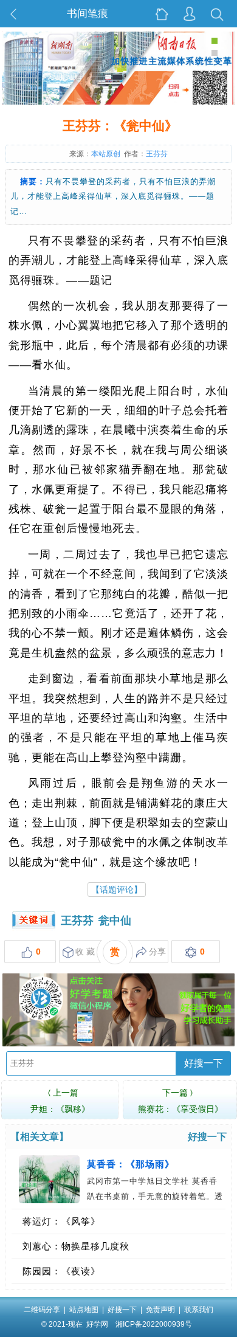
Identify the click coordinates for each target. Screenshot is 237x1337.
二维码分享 (42, 1309)
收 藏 (85, 951)
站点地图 (83, 1309)
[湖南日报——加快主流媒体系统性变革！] (118, 102)
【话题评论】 (116, 889)
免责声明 (160, 1309)
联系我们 (198, 1309)
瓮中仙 (114, 920)
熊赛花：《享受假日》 (180, 1101)
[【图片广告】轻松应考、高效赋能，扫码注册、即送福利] (118, 1044)
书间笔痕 (87, 13)
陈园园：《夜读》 (61, 1271)
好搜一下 (203, 1063)
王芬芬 (77, 920)
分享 (157, 951)
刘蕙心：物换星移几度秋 (75, 1246)
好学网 (97, 1324)
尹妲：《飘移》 (60, 1101)
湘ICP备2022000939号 (153, 1324)
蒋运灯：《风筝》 (61, 1221)
